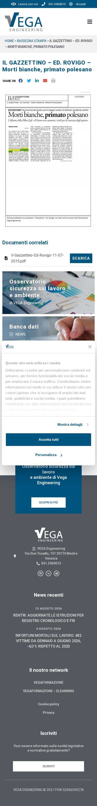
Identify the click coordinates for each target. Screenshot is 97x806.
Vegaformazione (48, 682)
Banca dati (24, 326)
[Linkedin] (48, 573)
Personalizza (46, 455)
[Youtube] (56, 573)
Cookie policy (48, 704)
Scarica (81, 258)
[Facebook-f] (40, 573)
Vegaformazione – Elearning (48, 691)
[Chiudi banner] (90, 346)
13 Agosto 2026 (48, 608)
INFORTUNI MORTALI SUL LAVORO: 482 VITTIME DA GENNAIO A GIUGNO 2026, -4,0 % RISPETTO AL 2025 (48, 641)
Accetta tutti (49, 439)
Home (9, 41)
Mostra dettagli (70, 424)
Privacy (48, 712)
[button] (10, 81)
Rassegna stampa (31, 41)
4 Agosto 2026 (48, 628)
